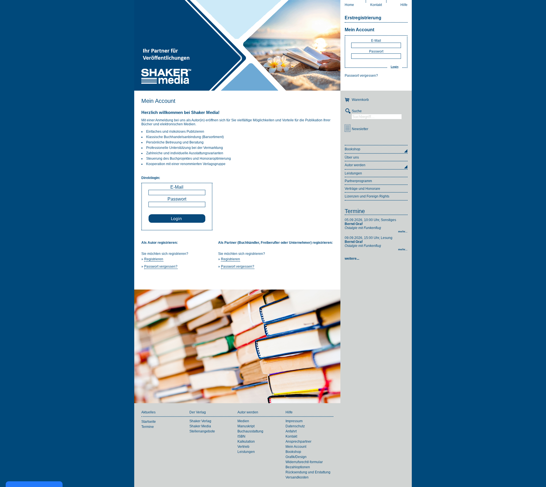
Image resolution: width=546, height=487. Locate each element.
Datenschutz (295, 426)
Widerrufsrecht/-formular (304, 462)
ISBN (241, 436)
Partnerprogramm (358, 181)
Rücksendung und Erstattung (308, 472)
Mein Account (359, 29)
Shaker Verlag (200, 421)
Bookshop (293, 452)
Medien (243, 421)
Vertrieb (243, 447)
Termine (355, 211)
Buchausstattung (250, 431)
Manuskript (246, 426)
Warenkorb (360, 100)
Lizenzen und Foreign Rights (367, 196)
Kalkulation (246, 442)
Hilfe (404, 5)
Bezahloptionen (298, 467)
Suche (357, 111)
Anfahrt (291, 431)
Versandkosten (297, 477)
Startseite (148, 422)
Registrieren (153, 259)
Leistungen (353, 173)
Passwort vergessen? (361, 76)
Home (349, 5)
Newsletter (360, 129)
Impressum (294, 421)
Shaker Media (200, 426)
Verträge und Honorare (362, 189)
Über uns (352, 157)
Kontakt (376, 5)
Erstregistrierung (363, 17)
